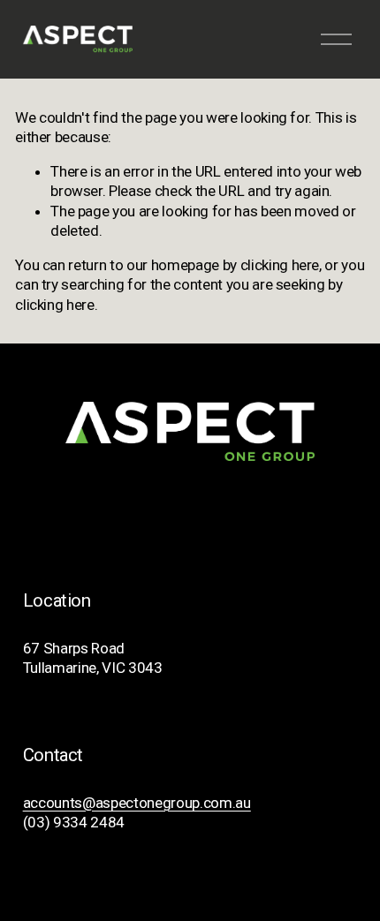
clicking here (280, 265)
